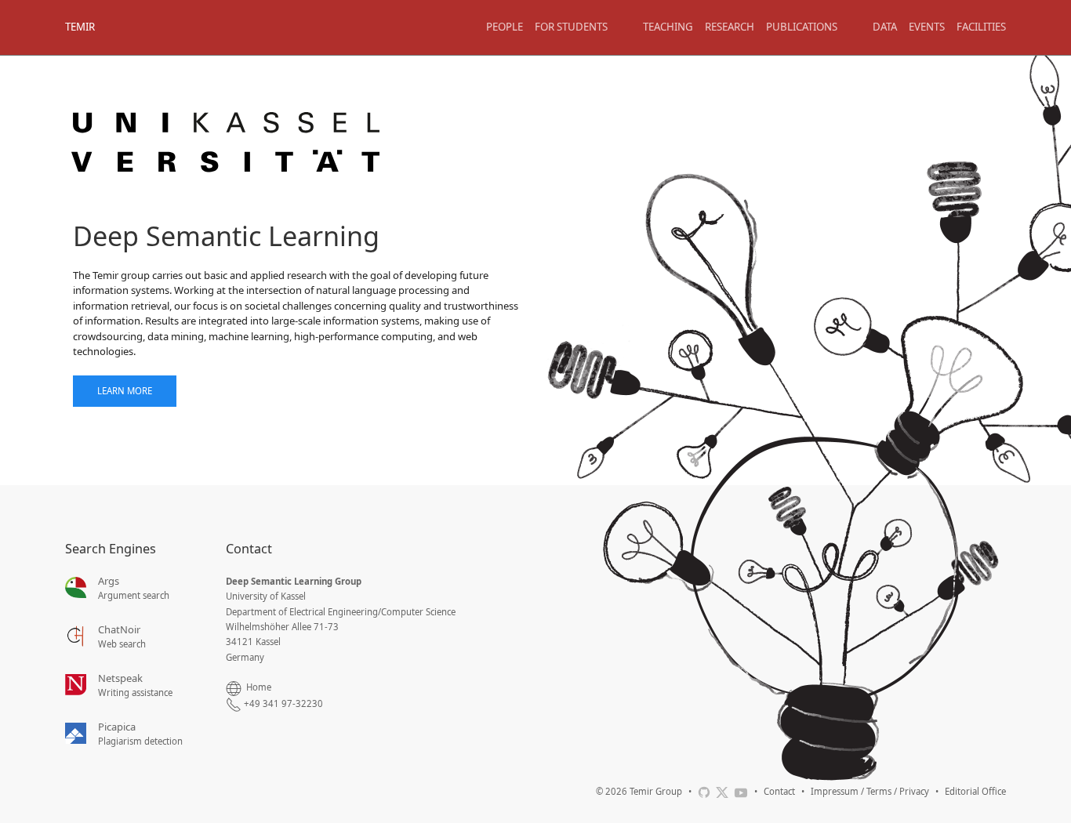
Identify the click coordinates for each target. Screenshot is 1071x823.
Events (927, 27)
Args (108, 581)
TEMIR (80, 27)
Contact (779, 791)
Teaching (668, 27)
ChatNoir (119, 629)
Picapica (117, 727)
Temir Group (656, 791)
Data (885, 27)
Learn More (124, 391)
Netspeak (120, 678)
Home (258, 687)
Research (729, 27)
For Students (571, 27)
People (504, 27)
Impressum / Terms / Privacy (870, 791)
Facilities (981, 27)
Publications (801, 27)
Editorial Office (975, 791)
